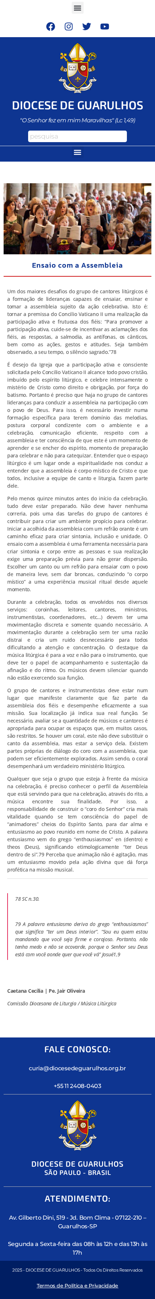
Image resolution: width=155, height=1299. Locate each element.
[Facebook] (50, 26)
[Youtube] (105, 26)
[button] (78, 8)
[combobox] (77, 136)
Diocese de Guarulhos (77, 104)
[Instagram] (68, 26)
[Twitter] (87, 26)
